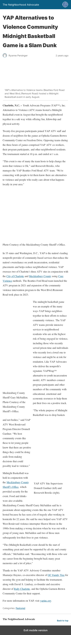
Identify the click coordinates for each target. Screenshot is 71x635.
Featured (20, 608)
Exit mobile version (36, 630)
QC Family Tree (56, 575)
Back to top (62, 620)
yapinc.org (45, 600)
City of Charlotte (15, 276)
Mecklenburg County (40, 276)
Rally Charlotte (22, 588)
